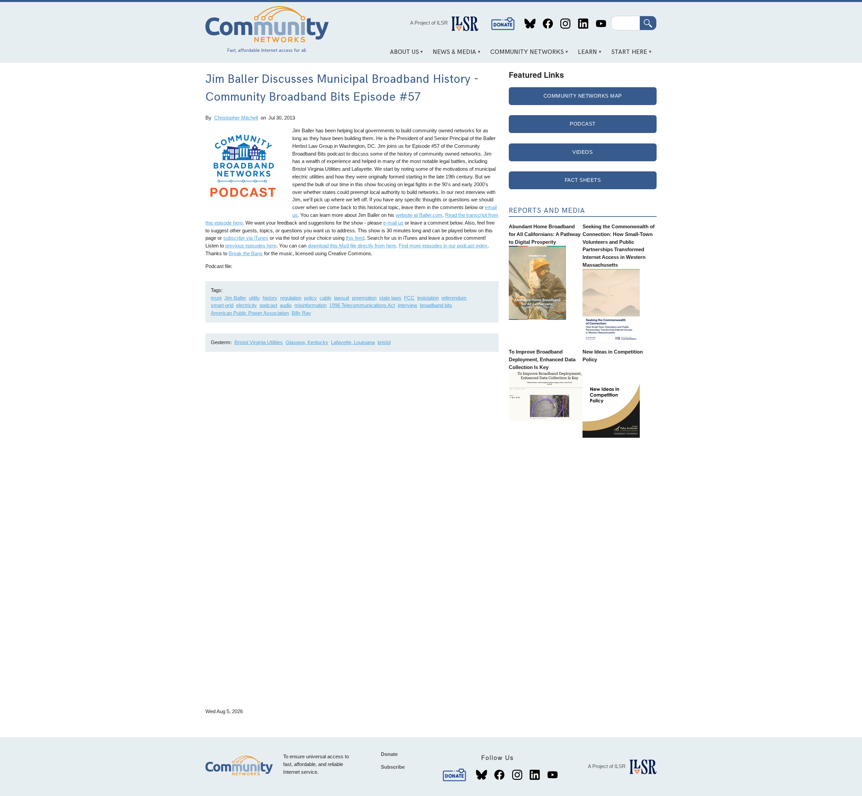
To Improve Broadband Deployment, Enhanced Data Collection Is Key (542, 359)
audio (286, 305)
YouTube (600, 23)
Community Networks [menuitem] (525, 54)
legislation (428, 298)
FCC (409, 298)
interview (407, 305)
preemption (364, 298)
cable (325, 298)
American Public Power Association (250, 313)
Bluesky (530, 23)
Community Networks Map (582, 96)
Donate (503, 23)
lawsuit (341, 298)
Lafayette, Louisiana (353, 342)
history (270, 298)
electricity (246, 305)
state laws (390, 298)
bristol (384, 342)
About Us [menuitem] (402, 54)
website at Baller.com (419, 215)
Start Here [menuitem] (627, 54)
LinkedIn (583, 23)
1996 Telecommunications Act (362, 305)
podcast (268, 305)
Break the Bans (246, 253)
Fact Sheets (583, 180)
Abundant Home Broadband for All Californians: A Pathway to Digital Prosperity (545, 234)
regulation (290, 298)
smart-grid (222, 305)
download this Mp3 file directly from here (352, 245)
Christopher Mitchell (236, 118)
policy (310, 298)
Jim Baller (235, 298)
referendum (454, 298)
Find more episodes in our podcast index (443, 245)
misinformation (310, 305)
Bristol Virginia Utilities (258, 342)
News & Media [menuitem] (452, 54)
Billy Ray (301, 313)
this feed (355, 238)
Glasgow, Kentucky (307, 342)
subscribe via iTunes (245, 238)
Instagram (565, 23)
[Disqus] (352, 447)
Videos (582, 152)
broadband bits (436, 305)
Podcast (583, 124)
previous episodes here (250, 245)
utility (254, 298)
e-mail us (393, 223)
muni (216, 298)
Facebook (547, 23)
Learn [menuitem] (585, 54)
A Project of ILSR (429, 23)
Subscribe (393, 767)
